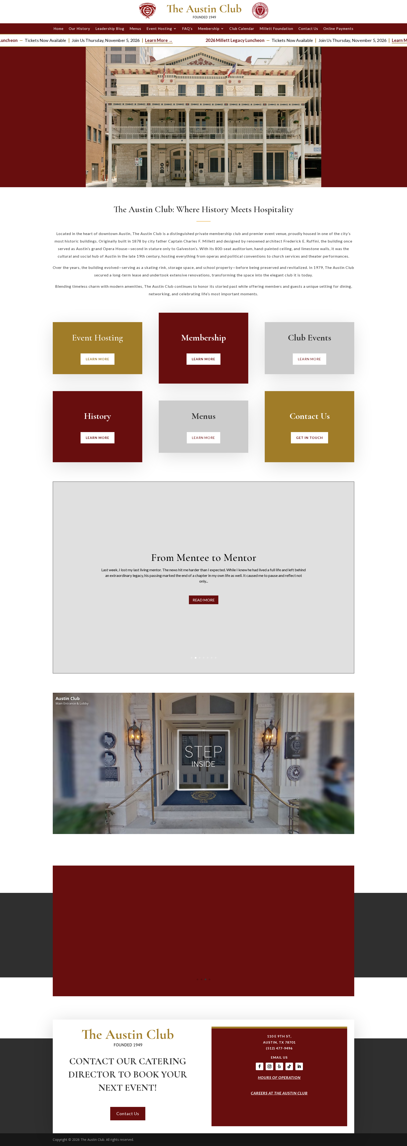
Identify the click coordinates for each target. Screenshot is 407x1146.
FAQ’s (187, 28)
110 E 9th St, (279, 1036)
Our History (79, 28)
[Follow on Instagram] (269, 1066)
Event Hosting (159, 28)
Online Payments (338, 28)
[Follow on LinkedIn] (299, 1066)
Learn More (97, 359)
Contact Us (308, 28)
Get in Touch (309, 438)
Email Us (279, 1057)
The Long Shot (267, 554)
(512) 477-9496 (279, 1048)
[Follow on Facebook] (259, 1066)
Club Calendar (241, 28)
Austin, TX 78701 (279, 1042)
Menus (135, 28)
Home (58, 28)
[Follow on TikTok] (289, 1066)
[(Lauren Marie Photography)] (203, 987)
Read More (268, 602)
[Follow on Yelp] (279, 1066)
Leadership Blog (109, 28)
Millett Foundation (276, 28)
